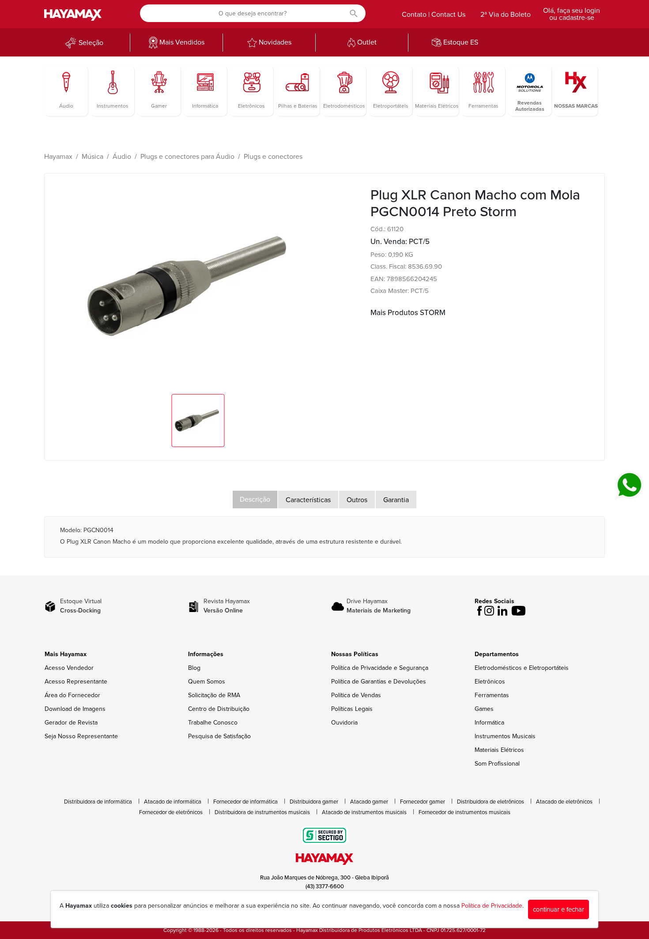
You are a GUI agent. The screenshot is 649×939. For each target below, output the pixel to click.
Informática (489, 722)
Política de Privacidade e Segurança (379, 668)
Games (484, 709)
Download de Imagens (75, 709)
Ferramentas (492, 695)
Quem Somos (206, 681)
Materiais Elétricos (499, 750)
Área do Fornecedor (72, 695)
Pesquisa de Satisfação (219, 736)
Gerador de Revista (71, 722)
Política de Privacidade (491, 905)
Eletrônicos (490, 681)
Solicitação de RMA (214, 695)
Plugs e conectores (273, 156)
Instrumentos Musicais (505, 736)
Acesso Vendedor (69, 668)
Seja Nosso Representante (81, 736)
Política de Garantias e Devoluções (378, 681)
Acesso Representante (76, 681)
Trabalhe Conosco (213, 722)
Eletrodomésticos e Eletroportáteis (522, 668)
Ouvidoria (344, 722)
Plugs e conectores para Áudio (187, 156)
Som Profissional (497, 763)
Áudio (122, 156)
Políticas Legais (352, 709)
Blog (194, 668)
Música (92, 156)
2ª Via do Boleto (505, 14)
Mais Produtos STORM (407, 312)
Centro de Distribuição (218, 709)
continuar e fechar (558, 909)
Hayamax (58, 156)
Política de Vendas (356, 695)
